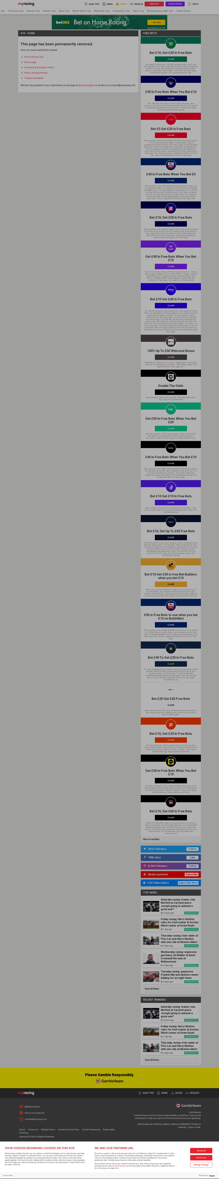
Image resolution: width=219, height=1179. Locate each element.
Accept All (201, 1151)
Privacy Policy (8, 1175)
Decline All (201, 1158)
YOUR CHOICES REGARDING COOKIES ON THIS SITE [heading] (40, 1148)
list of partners (120, 1166)
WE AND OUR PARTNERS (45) (114, 1148)
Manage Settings (201, 1165)
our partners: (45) (107, 1153)
